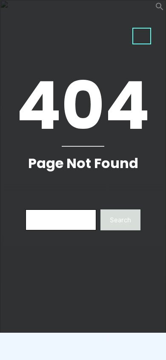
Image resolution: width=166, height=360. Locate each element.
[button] (159, 8)
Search (120, 220)
